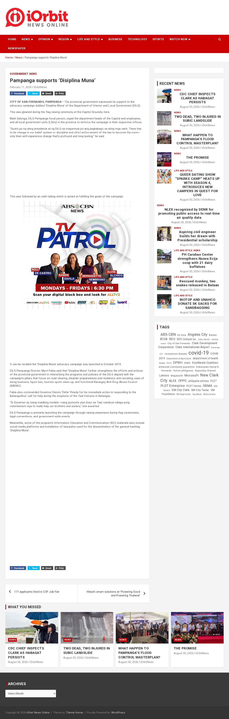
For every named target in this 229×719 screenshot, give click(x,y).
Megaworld (177, 375)
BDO (172, 339)
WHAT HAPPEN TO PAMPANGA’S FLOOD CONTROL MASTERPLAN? (197, 139)
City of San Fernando (178, 343)
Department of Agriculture (179, 358)
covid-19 (199, 353)
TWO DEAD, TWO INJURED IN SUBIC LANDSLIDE (197, 119)
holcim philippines (183, 370)
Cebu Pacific (204, 339)
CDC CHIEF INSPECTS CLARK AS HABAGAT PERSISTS (198, 98)
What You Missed (24, 607)
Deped (162, 363)
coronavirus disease (176, 354)
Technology (137, 39)
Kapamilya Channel (205, 370)
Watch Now (178, 39)
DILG (169, 363)
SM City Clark (181, 390)
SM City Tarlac (200, 390)
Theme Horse (74, 712)
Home (12, 39)
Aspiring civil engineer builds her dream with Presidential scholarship (197, 236)
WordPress (118, 712)
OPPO (182, 381)
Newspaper (17, 48)
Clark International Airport (192, 347)
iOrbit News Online (38, 712)
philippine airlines (198, 380)
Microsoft (191, 375)
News (26, 39)
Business (115, 39)
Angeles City (197, 335)
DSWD (187, 363)
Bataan (213, 335)
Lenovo (164, 375)
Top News (197, 394)
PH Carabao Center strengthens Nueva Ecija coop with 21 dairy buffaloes (197, 260)
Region (64, 39)
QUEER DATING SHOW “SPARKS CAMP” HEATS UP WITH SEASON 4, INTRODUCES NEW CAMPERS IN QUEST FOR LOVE (197, 184)
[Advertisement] (77, 166)
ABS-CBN (168, 335)
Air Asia (181, 335)
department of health (205, 358)
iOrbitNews (40, 87)
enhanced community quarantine (177, 367)
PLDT (213, 380)
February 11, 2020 (21, 87)
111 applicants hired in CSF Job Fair (36, 591)
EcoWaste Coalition (205, 362)
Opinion (44, 39)
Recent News (172, 83)
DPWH (177, 362)
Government (19, 73)
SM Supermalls (184, 394)
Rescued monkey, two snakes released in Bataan (197, 283)
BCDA (164, 339)
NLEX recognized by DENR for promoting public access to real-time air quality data (189, 213)
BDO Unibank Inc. (187, 339)
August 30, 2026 (190, 106)
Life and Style (88, 39)
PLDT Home (193, 386)
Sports (158, 39)
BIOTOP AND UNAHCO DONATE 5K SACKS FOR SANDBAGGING (197, 304)
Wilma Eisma (209, 394)
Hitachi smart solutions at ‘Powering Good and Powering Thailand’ (113, 593)
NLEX (173, 381)
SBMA (207, 386)
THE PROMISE (197, 157)
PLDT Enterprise (173, 386)
